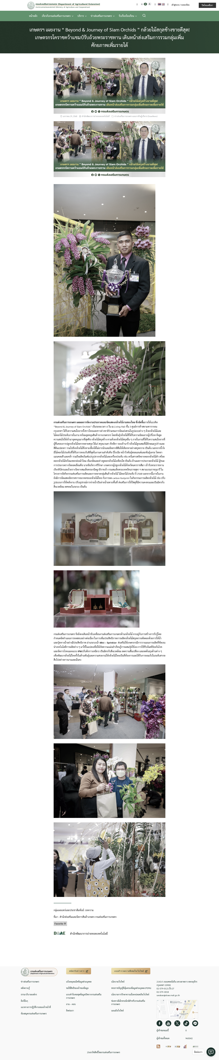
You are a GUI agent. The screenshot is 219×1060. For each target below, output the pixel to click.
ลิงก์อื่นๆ (24, 1000)
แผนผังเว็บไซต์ (117, 1010)
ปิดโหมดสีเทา (207, 5)
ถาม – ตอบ (71, 1004)
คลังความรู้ (25, 988)
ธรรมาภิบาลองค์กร (29, 994)
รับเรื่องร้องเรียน (126, 15)
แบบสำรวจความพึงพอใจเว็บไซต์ (129, 971)
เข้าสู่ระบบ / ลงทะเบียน (180, 5)
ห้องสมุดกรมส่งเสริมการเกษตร (34, 1013)
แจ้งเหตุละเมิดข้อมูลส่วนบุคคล (78, 981)
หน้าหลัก (33, 15)
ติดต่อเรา (70, 1010)
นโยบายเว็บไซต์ (118, 981)
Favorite (59, 923)
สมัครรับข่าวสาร (76, 971)
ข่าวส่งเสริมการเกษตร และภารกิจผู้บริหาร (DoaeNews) (135, 116)
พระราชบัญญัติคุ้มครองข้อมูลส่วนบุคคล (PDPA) (131, 988)
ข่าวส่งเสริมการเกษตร (101, 15)
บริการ (80, 15)
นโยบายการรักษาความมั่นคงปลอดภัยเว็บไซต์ (130, 994)
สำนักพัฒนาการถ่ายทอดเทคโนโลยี (96, 116)
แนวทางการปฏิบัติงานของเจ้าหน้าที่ (36, 1007)
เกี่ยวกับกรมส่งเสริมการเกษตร (56, 15)
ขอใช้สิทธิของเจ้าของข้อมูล (77, 988)
